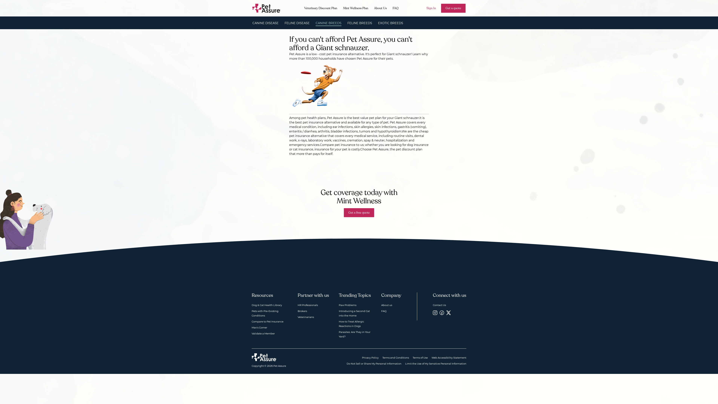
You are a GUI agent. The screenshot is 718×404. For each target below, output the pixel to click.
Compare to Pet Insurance (267, 321)
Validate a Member (263, 333)
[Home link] (264, 357)
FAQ (395, 8)
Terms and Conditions (395, 357)
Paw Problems (347, 305)
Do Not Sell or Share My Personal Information (374, 363)
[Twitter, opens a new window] (448, 312)
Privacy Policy (370, 357)
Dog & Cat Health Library (267, 305)
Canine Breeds (328, 23)
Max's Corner (259, 327)
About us (386, 305)
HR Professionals (308, 305)
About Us (380, 8)
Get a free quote (359, 213)
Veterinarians (306, 317)
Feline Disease (297, 23)
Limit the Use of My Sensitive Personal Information (435, 363)
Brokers (302, 311)
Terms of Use (420, 357)
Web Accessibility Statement (449, 357)
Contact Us (439, 305)
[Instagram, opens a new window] (435, 312)
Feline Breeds (359, 23)
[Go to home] (266, 8)
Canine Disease (265, 23)
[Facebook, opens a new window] (442, 312)
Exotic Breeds (390, 23)
